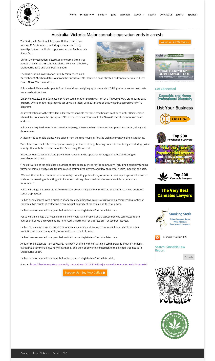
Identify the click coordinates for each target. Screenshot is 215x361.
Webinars (125, 14)
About (137, 14)
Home (73, 14)
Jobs (113, 14)
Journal (180, 14)
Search (152, 14)
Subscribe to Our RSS (175, 237)
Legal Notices (41, 353)
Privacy (24, 353)
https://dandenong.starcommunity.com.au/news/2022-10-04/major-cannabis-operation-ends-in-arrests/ (88, 264)
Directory (85, 14)
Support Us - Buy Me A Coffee (83, 272)
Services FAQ (60, 353)
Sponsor (193, 14)
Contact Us (166, 14)
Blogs (101, 14)
